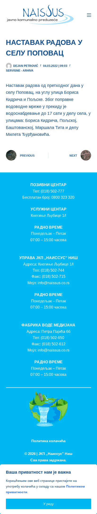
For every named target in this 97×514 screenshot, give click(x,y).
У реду (48, 504)
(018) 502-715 (53, 276)
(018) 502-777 (52, 191)
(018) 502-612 (53, 344)
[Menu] (89, 15)
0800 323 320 (62, 197)
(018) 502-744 (52, 270)
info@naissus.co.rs (53, 283)
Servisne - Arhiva (19, 70)
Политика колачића (48, 441)
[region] (48, 489)
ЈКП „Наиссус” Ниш (55, 454)
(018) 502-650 (52, 338)
